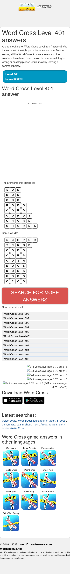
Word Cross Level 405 (16, 354)
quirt (4, 424)
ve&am (53, 424)
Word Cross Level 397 (16, 318)
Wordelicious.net (11, 549)
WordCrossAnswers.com (36, 544)
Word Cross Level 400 (16, 332)
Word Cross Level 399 (16, 327)
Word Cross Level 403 (16, 345)
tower (21, 420)
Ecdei (21, 428)
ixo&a (5, 428)
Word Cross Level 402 (16, 341)
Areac (44, 424)
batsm (20, 424)
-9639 (13, 428)
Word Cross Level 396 (16, 313)
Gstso (5, 420)
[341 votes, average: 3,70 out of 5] (47, 367)
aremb (44, 420)
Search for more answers (35, 296)
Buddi (28, 420)
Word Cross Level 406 (16, 359)
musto (11, 424)
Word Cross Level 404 (16, 350)
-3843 (61, 424)
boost (63, 420)
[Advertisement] (35, 141)
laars (36, 420)
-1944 (36, 424)
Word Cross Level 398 (16, 323)
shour (28, 424)
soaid (13, 420)
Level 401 (13, 76)
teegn (52, 420)
